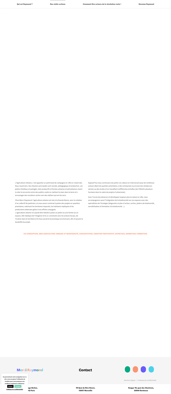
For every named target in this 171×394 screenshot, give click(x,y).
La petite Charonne (46, 322)
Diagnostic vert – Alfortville (96, 295)
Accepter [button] (17, 386)
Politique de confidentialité (14, 389)
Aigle (116, 270)
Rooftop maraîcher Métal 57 (97, 269)
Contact (85, 369)
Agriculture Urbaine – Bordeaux (150, 269)
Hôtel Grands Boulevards (146, 321)
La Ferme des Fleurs (149, 296)
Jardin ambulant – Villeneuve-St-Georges (46, 268)
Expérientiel (118, 128)
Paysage (116, 120)
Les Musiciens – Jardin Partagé (18, 347)
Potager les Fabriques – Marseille (16, 268)
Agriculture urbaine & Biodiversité (132, 116)
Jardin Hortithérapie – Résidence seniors (123, 294)
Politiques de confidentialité (147, 380)
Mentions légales (129, 380)
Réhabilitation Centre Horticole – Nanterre (123, 345)
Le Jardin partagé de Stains (71, 321)
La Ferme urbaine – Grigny (71, 269)
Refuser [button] (10, 386)
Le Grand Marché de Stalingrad (122, 321)
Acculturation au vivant (124, 132)
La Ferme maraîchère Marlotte (94, 320)
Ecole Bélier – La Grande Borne (45, 347)
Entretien (116, 124)
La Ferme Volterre (71, 348)
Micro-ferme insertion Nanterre (46, 295)
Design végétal (119, 112)
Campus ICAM (18, 322)
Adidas (14, 296)
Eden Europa (68, 296)
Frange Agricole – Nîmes (97, 347)
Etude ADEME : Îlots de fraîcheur (149, 347)
